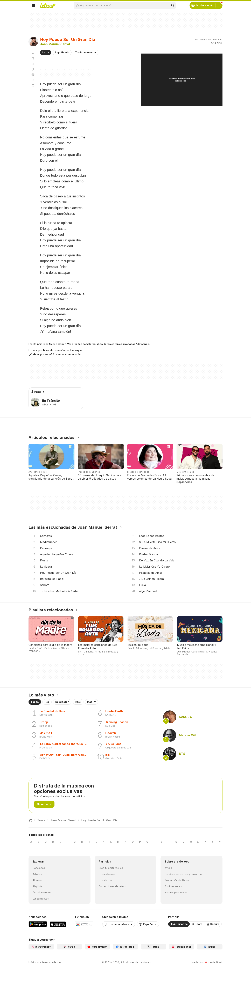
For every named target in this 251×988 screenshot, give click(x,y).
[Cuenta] (219, 5)
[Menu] (33, 5)
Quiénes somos (174, 886)
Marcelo (48, 350)
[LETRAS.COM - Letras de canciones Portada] (48, 5)
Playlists (37, 886)
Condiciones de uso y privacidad (184, 874)
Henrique (76, 350)
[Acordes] (33, 69)
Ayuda (168, 867)
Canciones (39, 867)
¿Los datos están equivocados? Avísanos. (123, 344)
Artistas (37, 874)
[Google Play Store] (38, 924)
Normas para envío (176, 892)
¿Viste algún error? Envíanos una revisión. (55, 354)
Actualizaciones (42, 892)
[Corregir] (33, 80)
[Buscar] (172, 5)
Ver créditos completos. (81, 344)
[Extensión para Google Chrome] (84, 924)
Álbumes (38, 880)
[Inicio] (30, 820)
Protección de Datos (177, 880)
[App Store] (58, 924)
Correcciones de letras (112, 886)
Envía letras (105, 880)
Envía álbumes (107, 874)
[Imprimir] (33, 74)
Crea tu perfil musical (111, 867)
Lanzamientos (41, 898)
